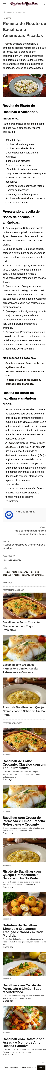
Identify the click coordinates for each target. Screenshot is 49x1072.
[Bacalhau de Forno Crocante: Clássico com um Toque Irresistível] (24, 606)
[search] (44, 4)
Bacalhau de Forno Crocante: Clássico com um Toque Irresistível (22, 626)
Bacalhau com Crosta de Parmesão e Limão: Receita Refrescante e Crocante (20, 668)
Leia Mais (31, 1067)
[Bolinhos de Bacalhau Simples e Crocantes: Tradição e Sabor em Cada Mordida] (24, 904)
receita (8, 43)
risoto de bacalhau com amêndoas (29, 575)
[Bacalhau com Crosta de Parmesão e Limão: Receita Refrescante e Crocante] (24, 648)
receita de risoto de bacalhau (15, 572)
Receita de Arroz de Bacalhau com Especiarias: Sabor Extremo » (29, 532)
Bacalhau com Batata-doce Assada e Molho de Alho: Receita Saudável (23, 1042)
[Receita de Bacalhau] (24, 4)
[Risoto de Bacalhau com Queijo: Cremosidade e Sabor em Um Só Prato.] (24, 691)
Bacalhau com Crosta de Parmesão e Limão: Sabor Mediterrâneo (23, 988)
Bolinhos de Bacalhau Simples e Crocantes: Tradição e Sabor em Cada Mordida (23, 930)
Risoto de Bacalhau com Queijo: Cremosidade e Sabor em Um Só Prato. (24, 711)
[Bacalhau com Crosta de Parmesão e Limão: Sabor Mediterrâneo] (24, 964)
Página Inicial (9, 12)
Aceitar (41, 1068)
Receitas (22, 12)
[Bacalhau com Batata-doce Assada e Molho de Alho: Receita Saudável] (24, 1018)
